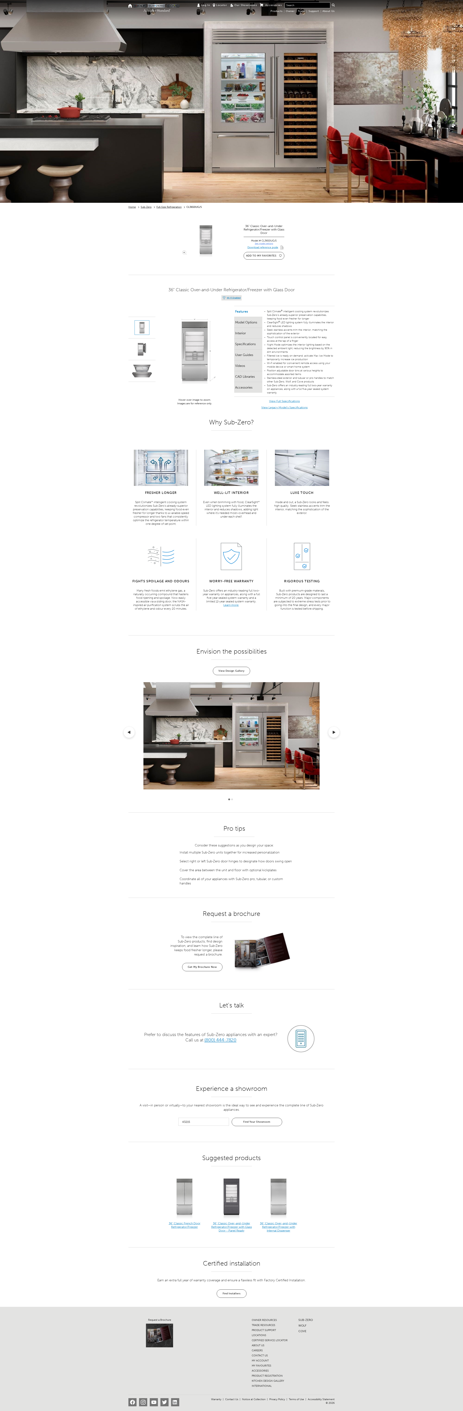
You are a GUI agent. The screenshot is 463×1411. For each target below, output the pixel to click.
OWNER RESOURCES (264, 1320)
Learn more (231, 605)
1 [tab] (229, 799)
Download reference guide (262, 247)
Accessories (243, 387)
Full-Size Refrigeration (169, 207)
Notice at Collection (254, 1399)
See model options (264, 243)
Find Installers (232, 1293)
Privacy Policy (277, 1399)
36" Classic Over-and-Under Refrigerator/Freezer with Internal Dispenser (278, 1227)
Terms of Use (296, 1399)
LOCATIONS (259, 1335)
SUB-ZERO (305, 1320)
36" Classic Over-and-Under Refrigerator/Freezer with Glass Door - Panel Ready (231, 1227)
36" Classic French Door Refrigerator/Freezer (184, 1225)
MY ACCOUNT (260, 1360)
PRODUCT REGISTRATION (267, 1375)
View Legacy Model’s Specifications (284, 407)
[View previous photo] (129, 733)
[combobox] (307, 5)
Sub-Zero (146, 207)
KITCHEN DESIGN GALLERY (268, 1380)
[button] (333, 5)
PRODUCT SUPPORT (264, 1330)
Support (314, 11)
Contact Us (231, 1399)
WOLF (302, 1325)
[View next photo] (334, 733)
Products (277, 11)
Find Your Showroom (256, 1121)
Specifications (245, 344)
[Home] (130, 6)
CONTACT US (260, 1355)
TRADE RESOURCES (263, 1325)
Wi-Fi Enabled (234, 297)
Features (241, 311)
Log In (205, 5)
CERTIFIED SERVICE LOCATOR (270, 1340)
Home (132, 207)
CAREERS (257, 1350)
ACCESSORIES (260, 1370)
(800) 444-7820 (220, 1040)
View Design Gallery (231, 670)
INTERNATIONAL (262, 1385)
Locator (221, 5)
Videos (240, 366)
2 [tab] (232, 799)
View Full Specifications (284, 401)
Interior (240, 333)
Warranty (216, 1399)
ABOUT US (258, 1345)
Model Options (246, 322)
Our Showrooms (245, 5)
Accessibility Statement (321, 1399)
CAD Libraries (245, 377)
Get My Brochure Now (202, 967)
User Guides (244, 355)
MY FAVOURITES (261, 1365)
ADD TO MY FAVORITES (261, 255)
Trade (301, 11)
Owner (290, 11)
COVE (302, 1331)
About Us (328, 11)
